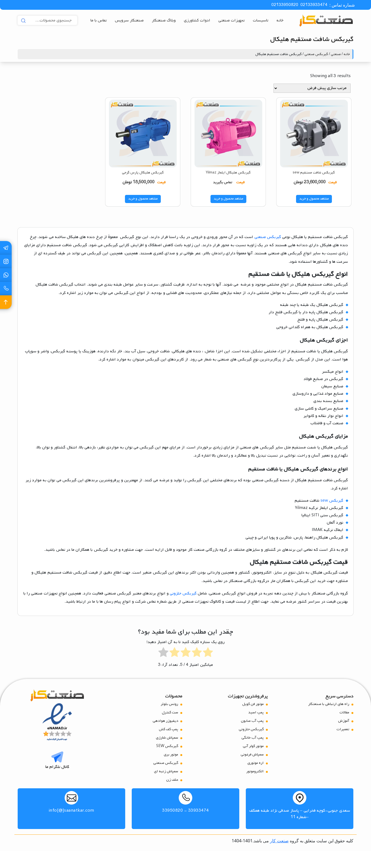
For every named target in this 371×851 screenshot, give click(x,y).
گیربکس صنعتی (316, 54)
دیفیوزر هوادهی (165, 721)
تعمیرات (343, 729)
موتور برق (171, 754)
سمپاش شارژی (167, 738)
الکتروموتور (255, 771)
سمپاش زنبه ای (166, 771)
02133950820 (284, 5)
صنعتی (336, 54)
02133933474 (313, 5)
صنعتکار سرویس (129, 20)
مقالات (344, 712)
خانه (280, 20)
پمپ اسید (256, 712)
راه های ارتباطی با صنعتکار (328, 704)
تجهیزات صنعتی (231, 20)
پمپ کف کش (168, 729)
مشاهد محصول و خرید (314, 198)
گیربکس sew (331, 500)
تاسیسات (260, 20)
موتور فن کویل (253, 704)
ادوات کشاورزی (197, 20)
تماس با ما (98, 20)
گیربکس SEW (167, 746)
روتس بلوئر (169, 704)
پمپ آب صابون (252, 721)
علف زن (172, 780)
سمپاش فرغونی (252, 754)
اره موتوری (255, 763)
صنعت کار (279, 841)
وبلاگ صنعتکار (164, 20)
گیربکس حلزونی (183, 593)
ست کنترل (170, 712)
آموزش (343, 721)
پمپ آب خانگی (252, 738)
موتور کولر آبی (253, 746)
